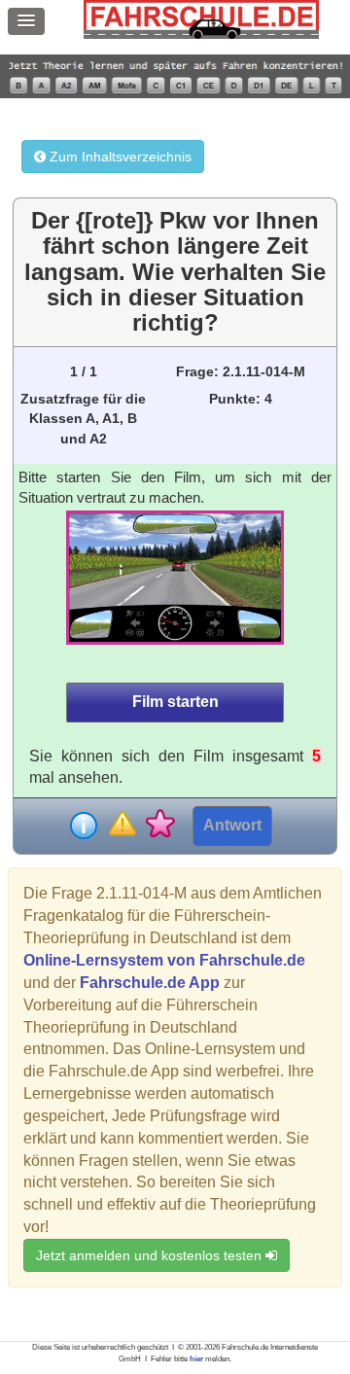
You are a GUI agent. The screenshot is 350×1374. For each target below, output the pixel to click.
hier (196, 1359)
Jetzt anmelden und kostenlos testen (150, 1255)
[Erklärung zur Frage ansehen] (83, 825)
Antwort (232, 825)
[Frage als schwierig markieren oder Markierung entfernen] (122, 825)
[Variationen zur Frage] (160, 825)
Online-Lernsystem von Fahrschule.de (164, 960)
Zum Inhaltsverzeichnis (119, 156)
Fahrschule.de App (150, 982)
